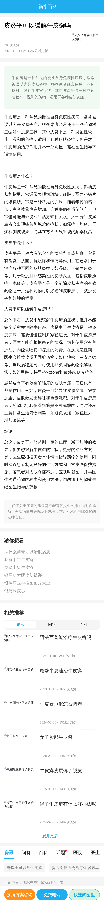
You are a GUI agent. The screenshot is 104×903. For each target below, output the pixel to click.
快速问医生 (84, 895)
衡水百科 (47, 882)
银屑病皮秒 (14, 590)
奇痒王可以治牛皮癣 (24, 868)
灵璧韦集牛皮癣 (18, 567)
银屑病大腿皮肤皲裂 (23, 575)
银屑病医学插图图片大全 (27, 583)
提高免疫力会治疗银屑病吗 (75, 868)
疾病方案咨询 (19, 894)
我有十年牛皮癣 (18, 559)
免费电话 (52, 894)
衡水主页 (31, 882)
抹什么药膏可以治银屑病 (27, 551)
